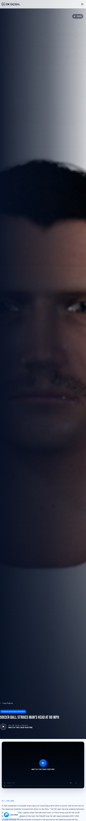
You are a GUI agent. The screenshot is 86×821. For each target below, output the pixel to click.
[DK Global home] (10, 4)
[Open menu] (82, 4)
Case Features (7, 703)
